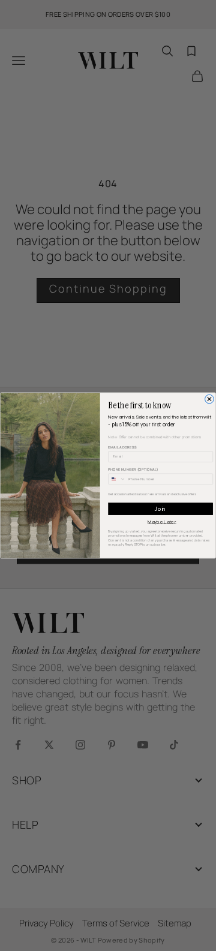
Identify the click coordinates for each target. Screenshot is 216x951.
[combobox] (117, 479)
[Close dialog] (209, 399)
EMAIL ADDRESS (122, 447)
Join (160, 508)
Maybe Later (162, 522)
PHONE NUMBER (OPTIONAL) (133, 469)
